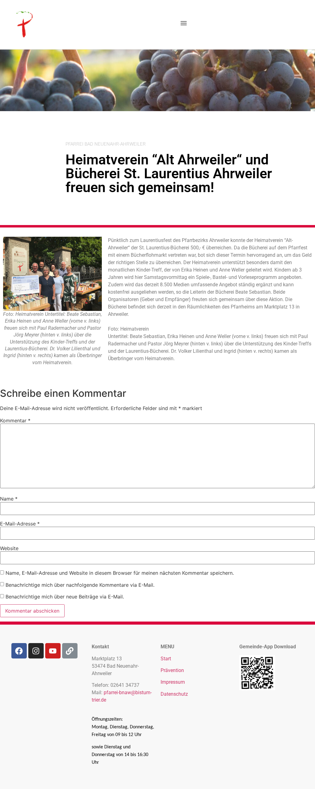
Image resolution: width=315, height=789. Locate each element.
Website (9, 548)
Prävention (172, 670)
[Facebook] (19, 650)
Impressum (173, 682)
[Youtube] (53, 650)
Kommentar (15, 420)
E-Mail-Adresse (20, 523)
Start (166, 659)
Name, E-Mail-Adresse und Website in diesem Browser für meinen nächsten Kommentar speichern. (120, 572)
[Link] (70, 650)
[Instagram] (36, 650)
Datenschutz (174, 694)
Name (9, 498)
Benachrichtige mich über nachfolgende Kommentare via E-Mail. (80, 584)
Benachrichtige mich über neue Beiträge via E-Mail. (65, 596)
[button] (184, 23)
